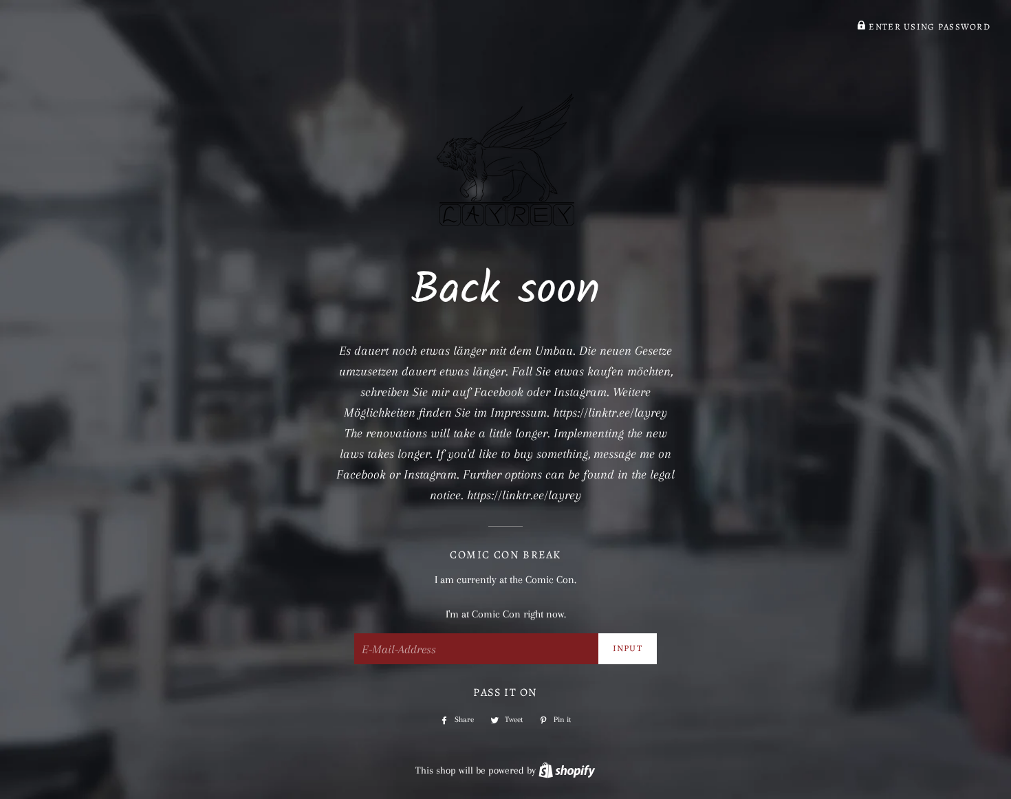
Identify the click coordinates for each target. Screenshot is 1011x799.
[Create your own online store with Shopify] (567, 770)
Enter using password (928, 26)
